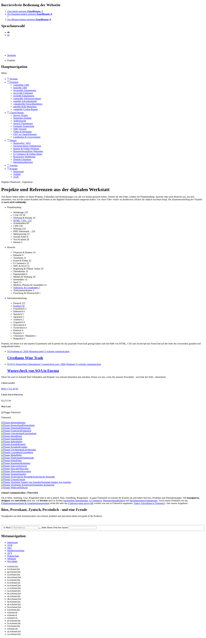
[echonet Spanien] (9, 474)
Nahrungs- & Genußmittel (26, 287)
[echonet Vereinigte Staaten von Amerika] (21, 482)
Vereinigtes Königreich (43, 485)
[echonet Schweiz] (10, 466)
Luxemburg (27, 452)
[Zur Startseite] (8, 42)
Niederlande (28, 458)
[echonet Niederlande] (11, 458)
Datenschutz (13, 556)
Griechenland (30, 433)
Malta (19, 455)
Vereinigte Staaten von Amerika (56, 482)
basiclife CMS (20, 87)
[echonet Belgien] (9, 422)
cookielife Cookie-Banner (25, 109)
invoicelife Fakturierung (24, 90)
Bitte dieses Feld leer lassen (55, 527)
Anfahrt (17, 174)
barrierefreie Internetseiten (75, 500)
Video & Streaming (22, 131)
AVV (9, 553)
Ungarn (21, 479)
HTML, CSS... (22, 220)
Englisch (19, 306)
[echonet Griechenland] (12, 433)
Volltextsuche (19, 120)
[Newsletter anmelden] (40, 528)
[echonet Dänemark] (11, 428)
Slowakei (24, 468)
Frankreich (26, 430)
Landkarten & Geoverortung (26, 137)
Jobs (9, 548)
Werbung (11, 558)
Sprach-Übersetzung (23, 123)
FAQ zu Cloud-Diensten (25, 134)
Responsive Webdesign (24, 156)
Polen (19, 460)
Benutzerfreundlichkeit (114, 500)
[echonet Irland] (8, 436)
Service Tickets (20, 115)
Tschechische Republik (44, 476)
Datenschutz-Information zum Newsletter (20, 521)
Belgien (21, 422)
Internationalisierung (23, 162)
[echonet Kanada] (9, 444)
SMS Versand (19, 129)
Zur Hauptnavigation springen (29, 14)
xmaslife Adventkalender (25, 101)
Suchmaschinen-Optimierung (27, 146)
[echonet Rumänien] (11, 463)
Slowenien (26, 471)
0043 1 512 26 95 (9, 388)
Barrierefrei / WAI (21, 143)
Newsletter (12, 561)
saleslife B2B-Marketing (24, 106)
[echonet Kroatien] (10, 447)
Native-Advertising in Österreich (149, 503)
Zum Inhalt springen (25, 11)
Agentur (12, 165)
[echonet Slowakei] (10, 468)
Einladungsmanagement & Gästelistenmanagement (25, 503)
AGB (16, 177)
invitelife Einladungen (23, 95)
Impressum (18, 171)
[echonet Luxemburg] (11, 452)
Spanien (22, 474)
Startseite (11, 55)
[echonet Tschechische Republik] (17, 476)
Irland (19, 436)
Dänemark (26, 428)
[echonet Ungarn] (9, 479)
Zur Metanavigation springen (29, 19)
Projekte (12, 79)
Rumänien (25, 463)
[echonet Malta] (8, 455)
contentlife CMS (21, 85)
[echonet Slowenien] (11, 471)
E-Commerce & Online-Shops (27, 154)
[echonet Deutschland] (12, 425)
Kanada (21, 444)
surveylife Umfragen (23, 93)
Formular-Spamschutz (23, 126)
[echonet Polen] (8, 460)
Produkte (12, 82)
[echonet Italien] (9, 441)
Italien (19, 441)
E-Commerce (95, 500)
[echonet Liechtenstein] (12, 449)
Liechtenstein (29, 449)
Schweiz (23, 466)
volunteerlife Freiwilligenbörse (27, 104)
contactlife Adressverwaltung (27, 98)
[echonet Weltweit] (10, 487)
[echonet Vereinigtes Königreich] (17, 485)
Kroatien (23, 447)
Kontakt (12, 168)
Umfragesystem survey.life (80, 503)
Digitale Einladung (22, 159)
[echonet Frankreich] (11, 430)
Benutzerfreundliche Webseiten (28, 151)
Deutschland (29, 425)
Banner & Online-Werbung (26, 148)
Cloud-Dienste (15, 112)
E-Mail (7, 527)
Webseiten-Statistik (22, 118)
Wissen (12, 140)
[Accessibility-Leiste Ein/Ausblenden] (2, 50)
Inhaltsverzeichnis (15, 550)
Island (19, 439)
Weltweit (23, 487)
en (8, 35)
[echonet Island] (8, 439)
